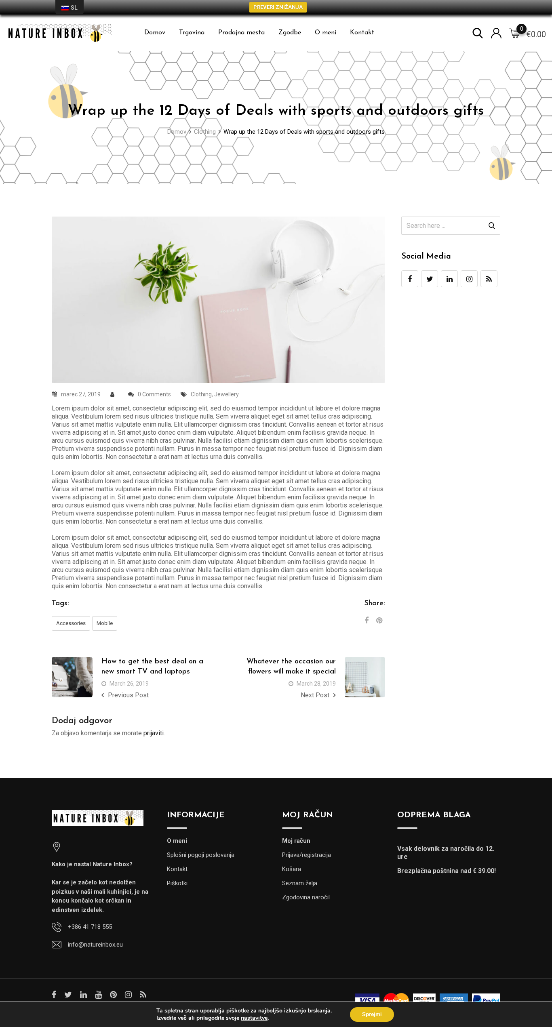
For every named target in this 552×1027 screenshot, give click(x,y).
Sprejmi (372, 1014)
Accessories (71, 623)
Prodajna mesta (241, 32)
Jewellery (226, 394)
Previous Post (128, 695)
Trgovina (191, 32)
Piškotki (177, 883)
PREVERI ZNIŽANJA (278, 7)
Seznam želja (299, 883)
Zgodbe (289, 32)
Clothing (201, 394)
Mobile (105, 623)
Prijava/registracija (306, 855)
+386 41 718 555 (90, 926)
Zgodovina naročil (306, 897)
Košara (291, 869)
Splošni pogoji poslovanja (200, 855)
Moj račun (296, 840)
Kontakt (362, 32)
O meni (325, 32)
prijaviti (153, 733)
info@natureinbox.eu (95, 944)
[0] (515, 33)
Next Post (315, 695)
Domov (154, 32)
